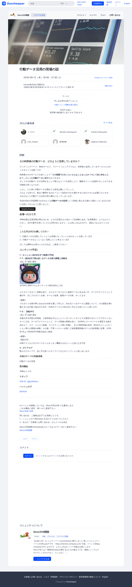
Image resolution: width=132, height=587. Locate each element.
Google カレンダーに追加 (103, 78)
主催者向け (97, 3)
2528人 (36, 536)
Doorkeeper (71, 582)
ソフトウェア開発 (62, 536)
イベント (81, 15)
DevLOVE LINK (26, 411)
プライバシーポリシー (68, 577)
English (127, 3)
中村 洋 (23, 381)
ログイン (28, 456)
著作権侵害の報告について (90, 577)
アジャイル (51, 536)
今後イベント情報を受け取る (66, 105)
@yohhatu (32, 381)
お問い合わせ (114, 15)
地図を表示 (108, 86)
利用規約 (54, 577)
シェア (24, 439)
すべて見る (107, 122)
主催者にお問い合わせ (33, 577)
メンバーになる (39, 15)
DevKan (23, 391)
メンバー (93, 15)
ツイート (34, 439)
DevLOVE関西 (23, 15)
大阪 (43, 536)
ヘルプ (46, 577)
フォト (103, 15)
